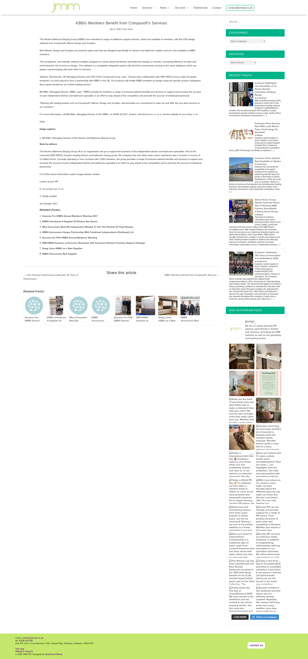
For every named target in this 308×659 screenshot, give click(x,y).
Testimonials (200, 8)
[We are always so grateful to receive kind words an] (268, 383)
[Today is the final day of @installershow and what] (268, 572)
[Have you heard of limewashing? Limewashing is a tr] (241, 545)
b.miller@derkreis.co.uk (147, 114)
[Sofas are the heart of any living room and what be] (241, 410)
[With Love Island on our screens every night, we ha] (268, 491)
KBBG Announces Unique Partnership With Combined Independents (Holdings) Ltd (88, 232)
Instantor (262, 98)
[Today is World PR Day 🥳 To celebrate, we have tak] (241, 491)
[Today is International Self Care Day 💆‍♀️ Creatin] (241, 464)
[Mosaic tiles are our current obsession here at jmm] (241, 356)
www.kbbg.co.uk (190, 114)
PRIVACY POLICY (24, 651)
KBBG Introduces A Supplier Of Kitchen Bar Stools (69, 221)
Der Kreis (128, 29)
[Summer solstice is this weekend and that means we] (268, 599)
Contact (216, 8)
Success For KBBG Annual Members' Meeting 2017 (70, 216)
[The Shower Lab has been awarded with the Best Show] (241, 572)
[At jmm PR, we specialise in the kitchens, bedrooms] (268, 356)
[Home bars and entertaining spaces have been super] (241, 518)
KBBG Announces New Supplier (59, 254)
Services (147, 8)
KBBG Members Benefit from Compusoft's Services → (191, 275)
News (163, 8)
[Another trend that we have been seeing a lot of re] (268, 437)
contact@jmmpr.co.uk (240, 8)
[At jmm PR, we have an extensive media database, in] (268, 410)
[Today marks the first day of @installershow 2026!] (241, 599)
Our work (180, 8)
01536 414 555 (26, 640)
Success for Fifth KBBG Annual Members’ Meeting (69, 237)
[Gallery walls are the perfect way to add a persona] (241, 383)
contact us (256, 645)
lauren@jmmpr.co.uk (52, 189)
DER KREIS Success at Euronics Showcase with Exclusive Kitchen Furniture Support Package (93, 243)
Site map (19, 649)
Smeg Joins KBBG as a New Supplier (62, 248)
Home (133, 8)
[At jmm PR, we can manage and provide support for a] (268, 518)
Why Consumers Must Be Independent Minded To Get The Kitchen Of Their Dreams (87, 227)
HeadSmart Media (53, 654)
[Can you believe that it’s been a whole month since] (268, 464)
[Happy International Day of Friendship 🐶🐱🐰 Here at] (241, 437)
